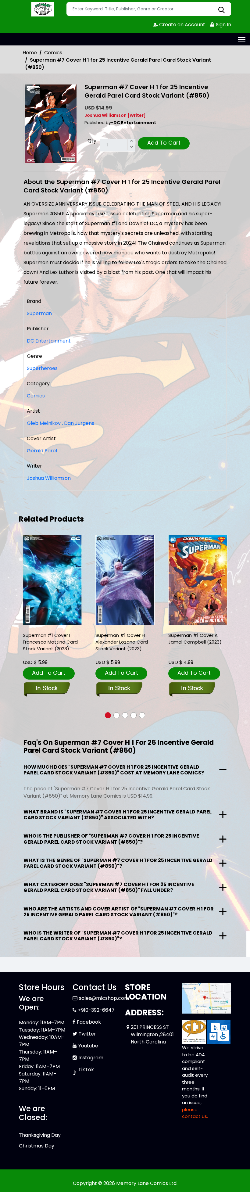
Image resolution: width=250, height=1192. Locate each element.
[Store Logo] (42, 9)
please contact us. (195, 1113)
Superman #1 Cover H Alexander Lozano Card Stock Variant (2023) (121, 642)
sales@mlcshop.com (104, 998)
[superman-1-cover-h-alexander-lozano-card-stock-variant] (125, 580)
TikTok (86, 1069)
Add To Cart (163, 142)
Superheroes (42, 368)
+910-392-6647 (96, 1010)
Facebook (89, 1021)
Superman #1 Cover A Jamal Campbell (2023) (195, 638)
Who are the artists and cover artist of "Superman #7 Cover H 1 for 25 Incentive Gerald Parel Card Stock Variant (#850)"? (118, 911)
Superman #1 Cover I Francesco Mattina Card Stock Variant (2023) (50, 642)
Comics (53, 52)
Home (30, 52)
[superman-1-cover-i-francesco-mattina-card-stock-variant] (52, 580)
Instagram (90, 1057)
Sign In (223, 24)
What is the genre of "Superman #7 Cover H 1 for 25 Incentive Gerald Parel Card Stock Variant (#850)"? (117, 863)
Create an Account (181, 24)
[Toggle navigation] (241, 39)
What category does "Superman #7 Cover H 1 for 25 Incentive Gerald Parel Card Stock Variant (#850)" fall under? (108, 887)
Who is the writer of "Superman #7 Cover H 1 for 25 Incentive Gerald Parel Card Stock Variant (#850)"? (117, 935)
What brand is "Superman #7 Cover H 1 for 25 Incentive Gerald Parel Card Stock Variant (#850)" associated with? (117, 814)
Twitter (87, 1033)
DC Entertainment (49, 340)
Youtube (88, 1045)
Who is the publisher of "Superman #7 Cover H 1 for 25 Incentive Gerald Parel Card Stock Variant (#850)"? (111, 838)
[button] (108, 715)
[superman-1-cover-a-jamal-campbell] (197, 580)
